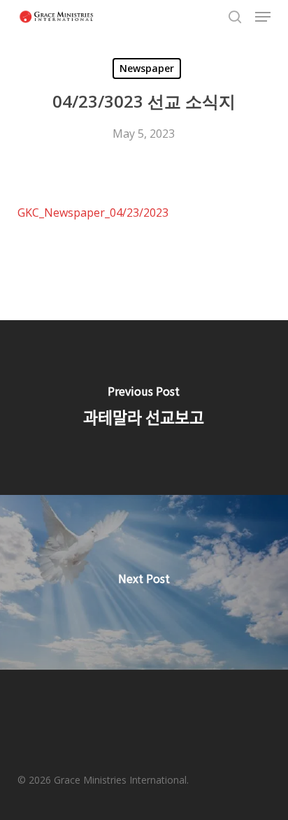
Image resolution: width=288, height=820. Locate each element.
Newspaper (147, 68)
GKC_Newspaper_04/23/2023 (92, 212)
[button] (263, 17)
